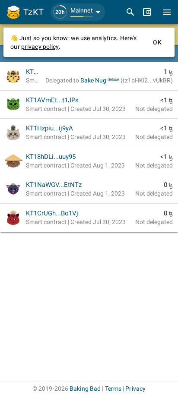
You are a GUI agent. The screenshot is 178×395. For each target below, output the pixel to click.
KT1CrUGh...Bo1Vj (52, 213)
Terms (113, 388)
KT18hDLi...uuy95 (51, 157)
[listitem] (89, 76)
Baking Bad (85, 388)
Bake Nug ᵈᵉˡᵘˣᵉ (126, 80)
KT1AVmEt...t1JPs (52, 100)
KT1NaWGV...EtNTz (54, 185)
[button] (78, 12)
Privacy (135, 388)
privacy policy (40, 46)
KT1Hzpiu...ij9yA (49, 128)
